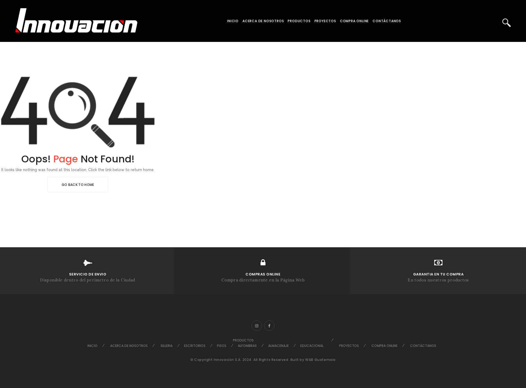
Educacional (312, 345)
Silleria (167, 345)
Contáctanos (387, 21)
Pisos (221, 345)
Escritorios (194, 345)
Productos (299, 21)
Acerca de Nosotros (263, 21)
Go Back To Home (78, 184)
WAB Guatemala (320, 359)
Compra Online (354, 21)
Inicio (233, 21)
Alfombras (247, 345)
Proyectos (325, 21)
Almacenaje (278, 345)
